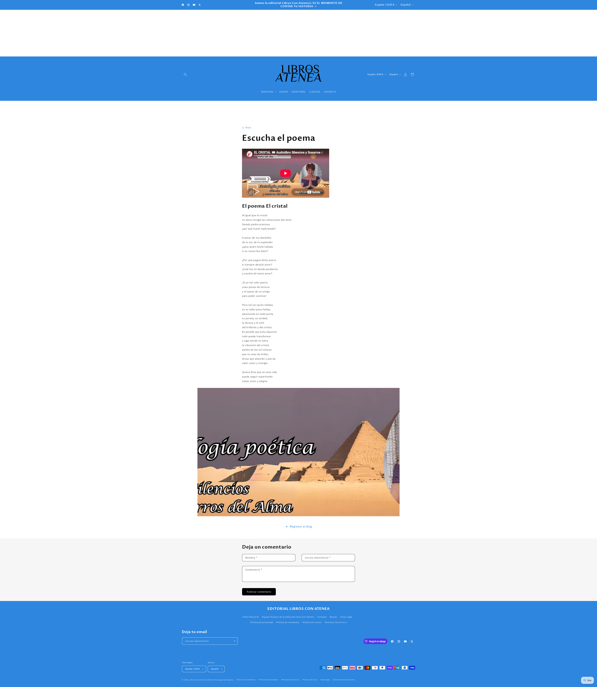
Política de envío (310, 680)
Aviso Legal (346, 616)
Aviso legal (325, 680)
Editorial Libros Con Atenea (202, 680)
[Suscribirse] (234, 641)
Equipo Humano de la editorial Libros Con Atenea (288, 616)
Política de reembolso (288, 622)
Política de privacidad (261, 622)
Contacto (322, 616)
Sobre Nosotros (250, 616)
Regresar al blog (301, 526)
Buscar (333, 616)
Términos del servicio (290, 680)
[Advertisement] (298, 33)
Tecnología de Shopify (223, 680)
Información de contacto (344, 680)
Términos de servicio (335, 622)
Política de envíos (312, 622)
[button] (185, 74)
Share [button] (248, 127)
